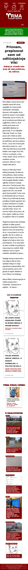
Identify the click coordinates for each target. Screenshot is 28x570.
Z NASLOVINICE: (14, 413)
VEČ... (22, 24)
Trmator (20, 42)
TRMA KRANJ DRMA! (14, 385)
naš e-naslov (20, 565)
